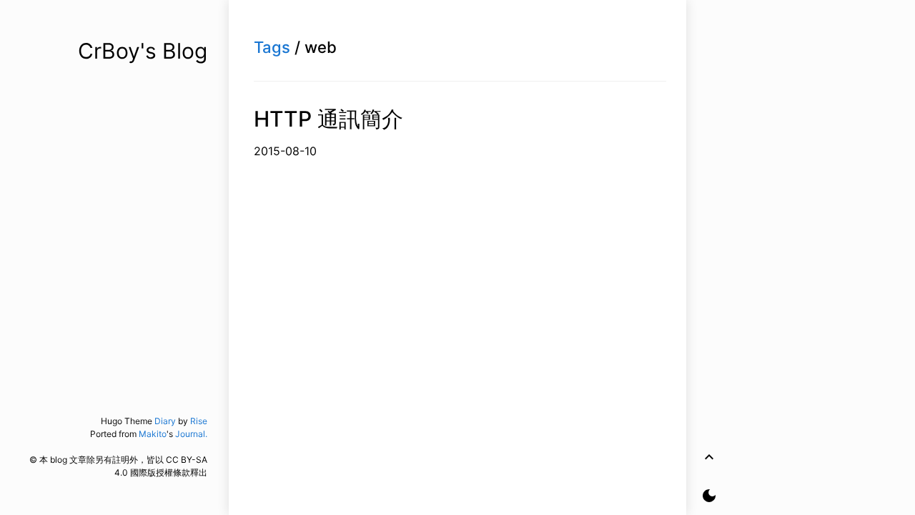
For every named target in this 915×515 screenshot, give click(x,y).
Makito (153, 433)
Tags (272, 47)
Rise (198, 421)
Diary (165, 421)
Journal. (191, 433)
